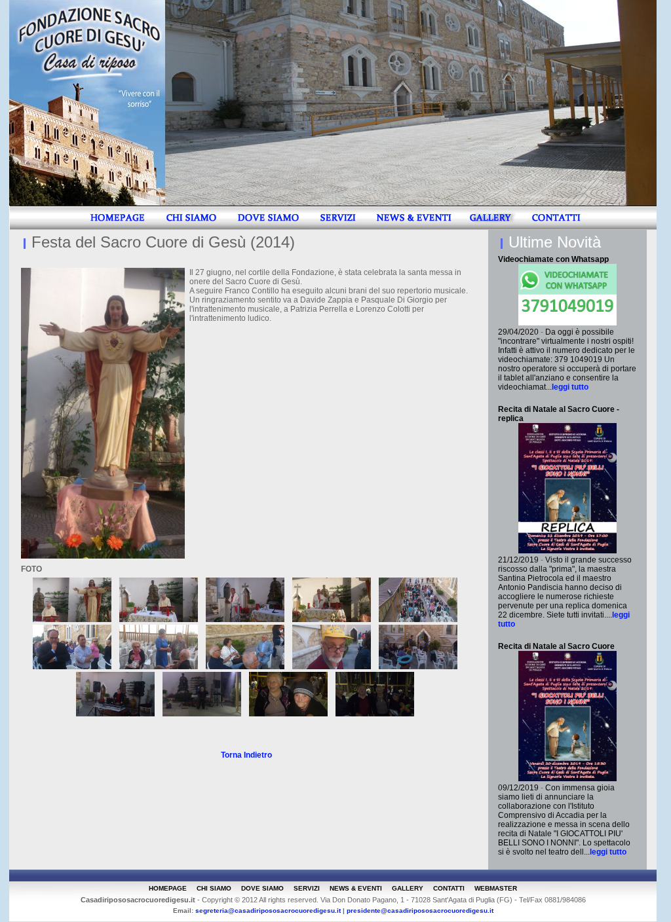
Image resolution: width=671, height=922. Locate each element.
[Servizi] (338, 227)
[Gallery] (492, 227)
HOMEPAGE (168, 888)
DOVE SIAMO (262, 888)
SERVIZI (307, 888)
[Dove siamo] (268, 227)
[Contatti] (556, 227)
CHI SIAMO (214, 888)
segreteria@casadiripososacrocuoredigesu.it (268, 910)
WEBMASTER (495, 888)
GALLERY (407, 888)
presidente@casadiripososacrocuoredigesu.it (420, 910)
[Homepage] (116, 227)
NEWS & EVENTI (356, 888)
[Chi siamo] (190, 227)
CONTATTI (449, 888)
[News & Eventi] (414, 227)
